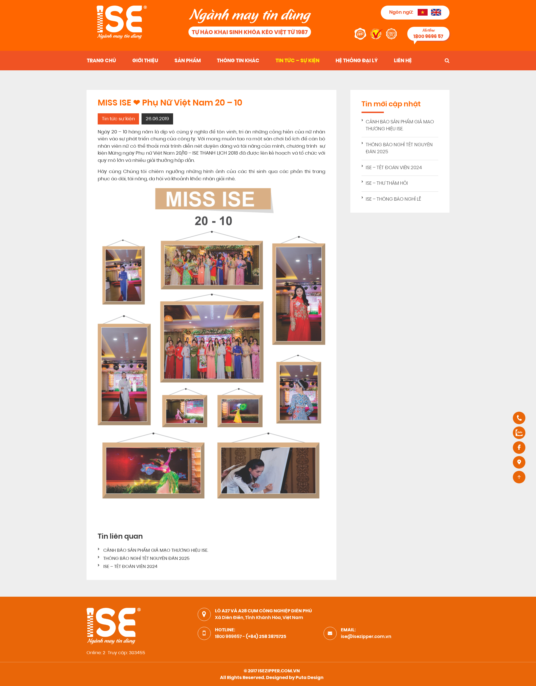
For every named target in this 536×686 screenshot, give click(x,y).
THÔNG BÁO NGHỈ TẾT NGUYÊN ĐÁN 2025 (146, 559)
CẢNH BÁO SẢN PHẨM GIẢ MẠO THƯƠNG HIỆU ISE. (155, 550)
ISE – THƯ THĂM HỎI (387, 183)
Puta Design (310, 678)
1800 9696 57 (428, 36)
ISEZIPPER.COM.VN (279, 671)
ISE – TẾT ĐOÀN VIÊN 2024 (130, 567)
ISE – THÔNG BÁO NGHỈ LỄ (393, 199)
